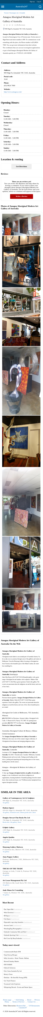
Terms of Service (18, 1002)
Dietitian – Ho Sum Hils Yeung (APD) (15, 977)
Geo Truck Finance (10, 981)
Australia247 (21, 6)
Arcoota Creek (12, 925)
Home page (7, 1000)
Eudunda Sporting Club (15, 935)
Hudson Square (8, 808)
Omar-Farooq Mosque (10, 955)
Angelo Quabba (8, 837)
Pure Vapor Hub (13, 909)
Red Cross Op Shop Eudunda (17, 938)
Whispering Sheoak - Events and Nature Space (18, 987)
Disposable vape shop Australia (18, 922)
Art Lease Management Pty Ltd (14, 880)
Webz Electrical (12, 912)
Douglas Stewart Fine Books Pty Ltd (16, 818)
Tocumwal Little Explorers (12, 984)
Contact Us (32, 1002)
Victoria (6, 13)
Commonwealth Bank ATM (12, 952)
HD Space (11, 916)
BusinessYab (21, 1006)
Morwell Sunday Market (11, 961)
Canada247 (23, 1008)
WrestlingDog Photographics (17, 929)
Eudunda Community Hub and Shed (19, 932)
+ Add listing (19, 1000)
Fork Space (11, 919)
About (29, 1000)
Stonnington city (14, 13)
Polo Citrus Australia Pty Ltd (13, 971)
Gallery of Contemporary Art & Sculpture (19, 798)
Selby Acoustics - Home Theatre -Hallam (16, 958)
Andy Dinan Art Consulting (13, 890)
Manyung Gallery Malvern (13, 847)
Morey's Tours (8, 974)
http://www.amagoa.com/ (13, 92)
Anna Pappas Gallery (11, 857)
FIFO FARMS (8, 964)
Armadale (22, 13)
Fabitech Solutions (9, 968)
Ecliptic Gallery (8, 827)
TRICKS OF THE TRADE (13, 869)
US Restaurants (34, 1006)
